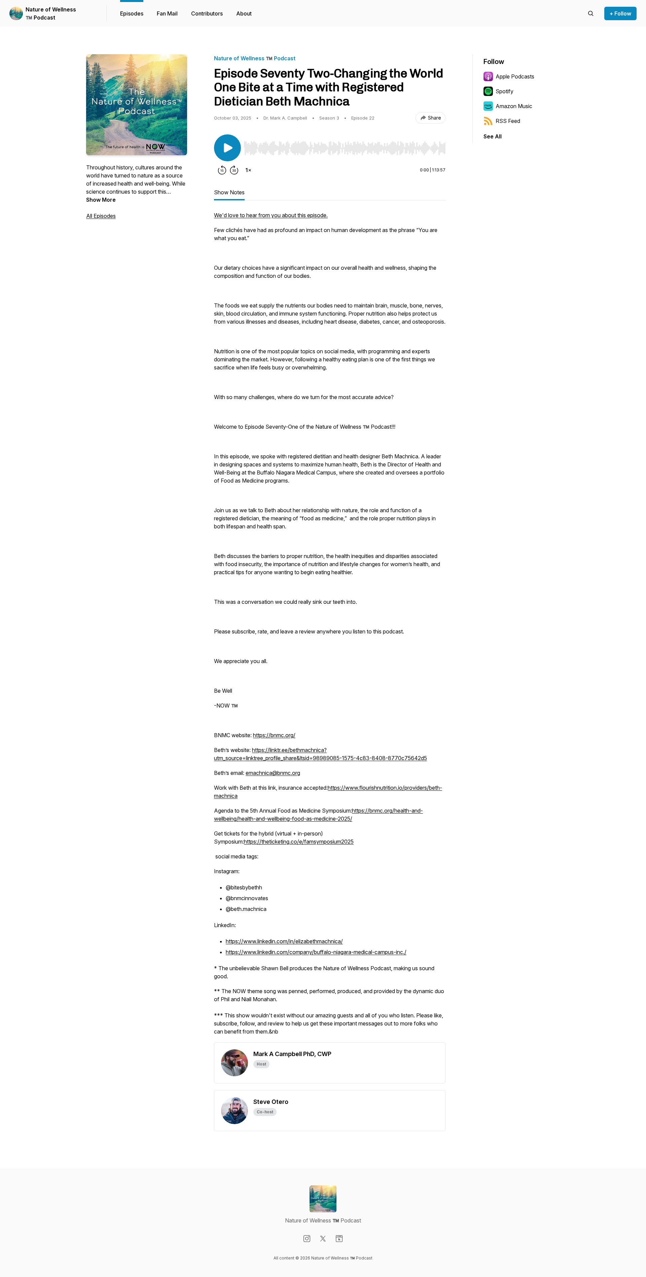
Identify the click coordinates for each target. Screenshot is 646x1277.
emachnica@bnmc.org (273, 773)
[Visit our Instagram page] (306, 1238)
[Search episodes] (591, 13)
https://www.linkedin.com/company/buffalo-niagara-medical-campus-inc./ (316, 952)
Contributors (207, 13)
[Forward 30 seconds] (234, 170)
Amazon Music (514, 106)
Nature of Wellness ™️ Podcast (51, 13)
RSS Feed (508, 121)
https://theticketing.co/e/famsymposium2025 (299, 841)
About (244, 13)
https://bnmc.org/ (274, 735)
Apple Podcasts (515, 76)
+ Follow (620, 13)
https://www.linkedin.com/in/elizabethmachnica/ (284, 941)
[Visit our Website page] (339, 1238)
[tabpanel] (329, 626)
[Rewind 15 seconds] (222, 170)
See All (492, 136)
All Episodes (101, 215)
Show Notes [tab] (229, 192)
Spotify (504, 91)
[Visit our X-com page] (323, 1238)
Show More (101, 199)
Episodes (131, 13)
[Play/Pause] (227, 147)
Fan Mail (167, 13)
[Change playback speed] (248, 170)
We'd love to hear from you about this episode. (271, 215)
